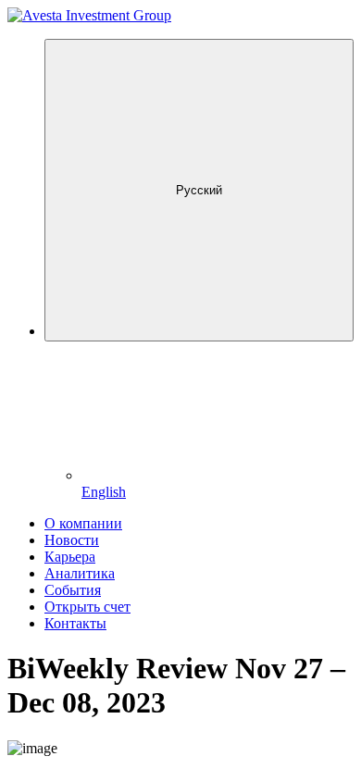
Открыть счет (87, 606)
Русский (199, 190)
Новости (71, 540)
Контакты (75, 623)
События (72, 590)
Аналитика (79, 573)
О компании (83, 523)
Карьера (69, 556)
